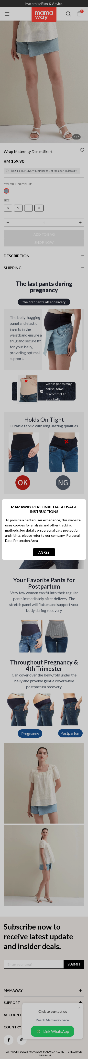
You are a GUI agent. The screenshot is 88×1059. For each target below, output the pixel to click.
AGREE (44, 552)
